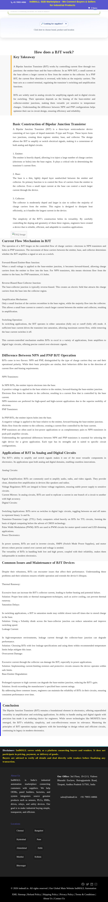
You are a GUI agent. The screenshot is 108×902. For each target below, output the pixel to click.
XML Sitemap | (19, 894)
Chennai (20, 831)
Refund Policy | (34, 894)
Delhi (40, 848)
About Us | (48, 898)
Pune (39, 839)
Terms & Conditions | (85, 894)
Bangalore (39, 831)
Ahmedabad (22, 848)
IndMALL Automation (85, 888)
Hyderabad (21, 839)
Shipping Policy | (51, 894)
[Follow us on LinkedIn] (91, 884)
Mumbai (20, 857)
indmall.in (23, 888)
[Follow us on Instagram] (95, 884)
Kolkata (38, 857)
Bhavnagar (21, 865)
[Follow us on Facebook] (83, 884)
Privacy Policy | (67, 894)
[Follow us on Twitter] (87, 884)
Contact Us (59, 898)
